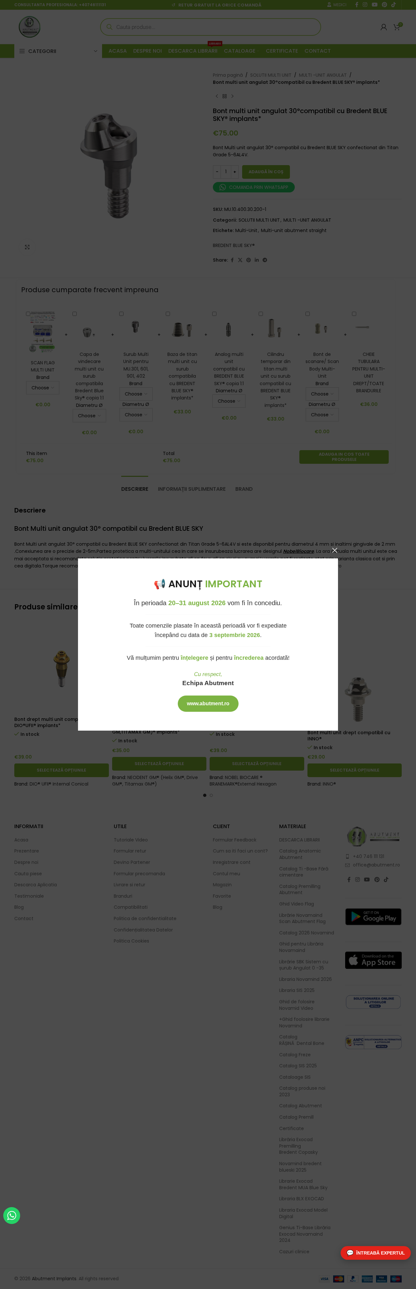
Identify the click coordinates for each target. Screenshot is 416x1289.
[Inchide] (335, 550)
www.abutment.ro (208, 703)
